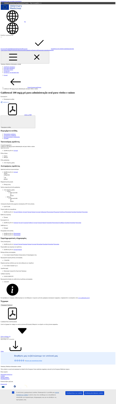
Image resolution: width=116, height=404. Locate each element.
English (53, 48)
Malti (10, 50)
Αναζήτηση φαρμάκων (9, 67)
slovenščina (37, 50)
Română (27, 50)
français (57, 48)
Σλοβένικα (62, 212)
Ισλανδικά (79, 212)
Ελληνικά (24, 48)
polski (18, 50)
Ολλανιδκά (49, 222)
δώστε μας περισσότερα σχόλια (34, 360)
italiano (68, 48)
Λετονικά (38, 212)
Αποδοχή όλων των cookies (74, 393)
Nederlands (14, 50)
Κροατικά (25, 244)
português (22, 50)
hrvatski (64, 48)
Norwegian (85, 212)
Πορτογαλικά (50, 212)
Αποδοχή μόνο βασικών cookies (94, 393)
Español (8, 48)
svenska (45, 50)
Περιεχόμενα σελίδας (6, 127)
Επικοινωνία (4, 384)
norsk (52, 50)
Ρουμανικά (56, 212)
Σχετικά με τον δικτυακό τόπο (11, 72)
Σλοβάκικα (62, 222)
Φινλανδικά (68, 212)
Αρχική (5, 75)
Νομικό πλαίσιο (5, 377)
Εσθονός (20, 212)
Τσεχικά (16, 212)
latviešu (72, 48)
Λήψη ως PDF (28, 114)
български (3, 48)
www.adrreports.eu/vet (84, 298)
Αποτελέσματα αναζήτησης (34, 87)
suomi (41, 50)
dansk (15, 48)
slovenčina (31, 50)
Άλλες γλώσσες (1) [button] (5, 336)
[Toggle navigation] (25, 57)
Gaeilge (60, 48)
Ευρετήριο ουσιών (8, 69)
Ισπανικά (16, 222)
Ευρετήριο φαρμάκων (9, 68)
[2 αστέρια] (16, 360)
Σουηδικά (73, 212)
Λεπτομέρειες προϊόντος (10, 135)
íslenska (49, 50)
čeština (12, 48)
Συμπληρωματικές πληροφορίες (12, 137)
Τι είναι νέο (7, 71)
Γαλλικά (29, 212)
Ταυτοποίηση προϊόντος (10, 134)
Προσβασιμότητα (5, 378)
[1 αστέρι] (15, 360)
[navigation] (11, 1)
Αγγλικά (16, 150)
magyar (7, 50)
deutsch (18, 48)
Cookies (3, 376)
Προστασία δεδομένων (6, 374)
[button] (5, 102)
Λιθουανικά (44, 212)
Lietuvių (3, 50)
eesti (21, 48)
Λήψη (2, 351)
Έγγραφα (6, 138)
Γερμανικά (25, 222)
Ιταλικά (33, 212)
